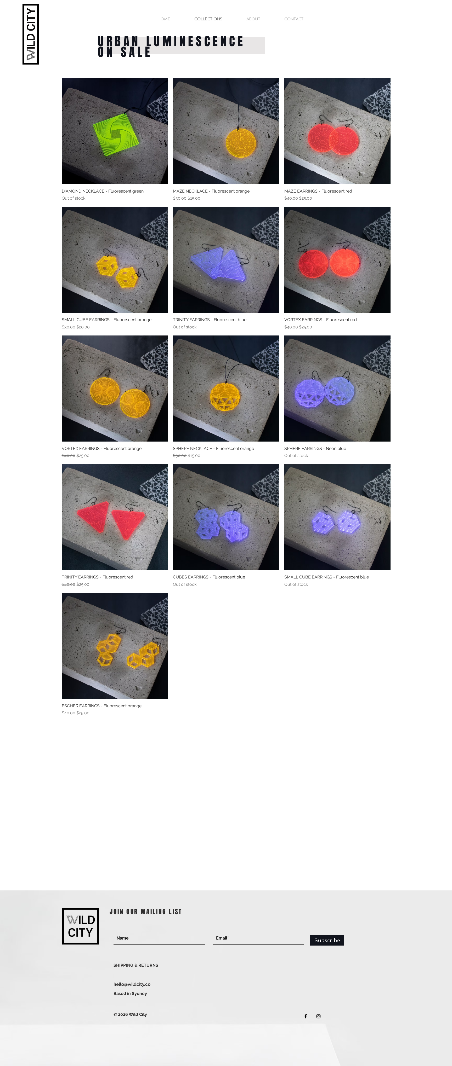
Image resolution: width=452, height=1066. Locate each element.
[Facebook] (305, 1016)
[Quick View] (115, 131)
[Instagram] (318, 1016)
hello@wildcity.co (132, 984)
